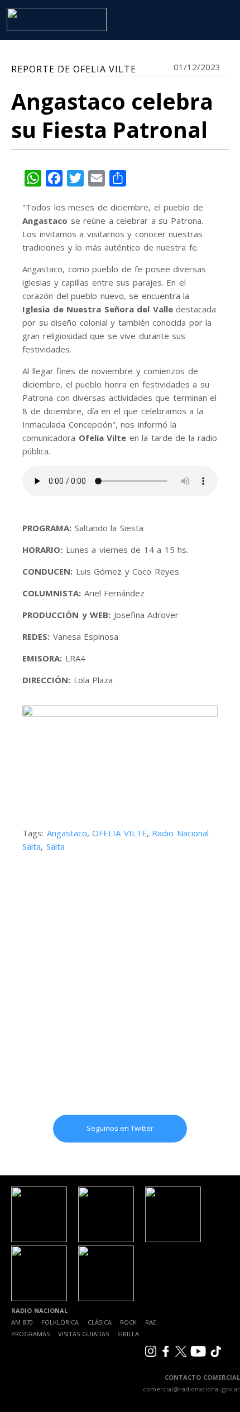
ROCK (128, 1322)
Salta (55, 846)
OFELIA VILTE (119, 833)
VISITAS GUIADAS (83, 1334)
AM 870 (22, 1322)
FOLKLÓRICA (60, 1322)
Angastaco (67, 833)
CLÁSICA (100, 1322)
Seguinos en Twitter (120, 1128)
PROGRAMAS (30, 1334)
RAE (150, 1322)
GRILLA (128, 1334)
